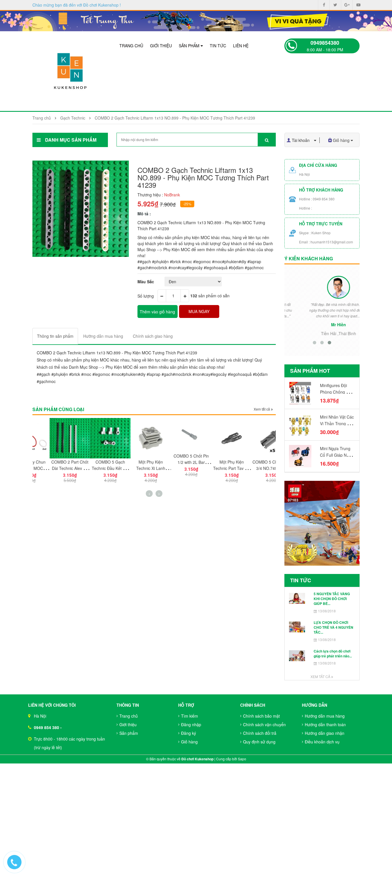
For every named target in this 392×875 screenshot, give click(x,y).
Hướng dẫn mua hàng (325, 716)
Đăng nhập (191, 724)
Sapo (242, 758)
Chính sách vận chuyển (264, 724)
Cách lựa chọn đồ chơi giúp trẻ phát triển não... (333, 654)
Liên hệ (241, 45)
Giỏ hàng (189, 742)
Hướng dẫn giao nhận (324, 733)
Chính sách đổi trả (259, 733)
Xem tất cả (262, 409)
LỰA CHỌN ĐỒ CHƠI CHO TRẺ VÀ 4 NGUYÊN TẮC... (333, 627)
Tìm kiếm (189, 716)
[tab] (55, 336)
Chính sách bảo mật (261, 716)
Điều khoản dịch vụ (322, 742)
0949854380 (325, 42)
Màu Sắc (145, 281)
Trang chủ (131, 45)
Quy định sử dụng (259, 742)
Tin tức (218, 45)
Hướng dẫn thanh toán (325, 724)
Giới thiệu (161, 45)
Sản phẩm (190, 45)
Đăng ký (188, 733)
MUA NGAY (199, 311)
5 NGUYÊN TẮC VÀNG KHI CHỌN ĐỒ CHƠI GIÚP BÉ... (332, 598)
